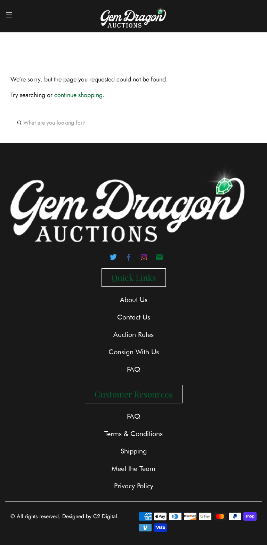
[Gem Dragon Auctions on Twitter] (113, 259)
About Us (133, 299)
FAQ (133, 369)
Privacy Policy (133, 486)
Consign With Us (133, 352)
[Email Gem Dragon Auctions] (159, 259)
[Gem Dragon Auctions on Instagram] (144, 259)
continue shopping (78, 95)
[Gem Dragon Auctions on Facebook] (128, 259)
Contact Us (133, 317)
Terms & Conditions (133, 433)
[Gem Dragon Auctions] (133, 16)
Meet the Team (133, 468)
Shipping (134, 451)
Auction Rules (133, 334)
